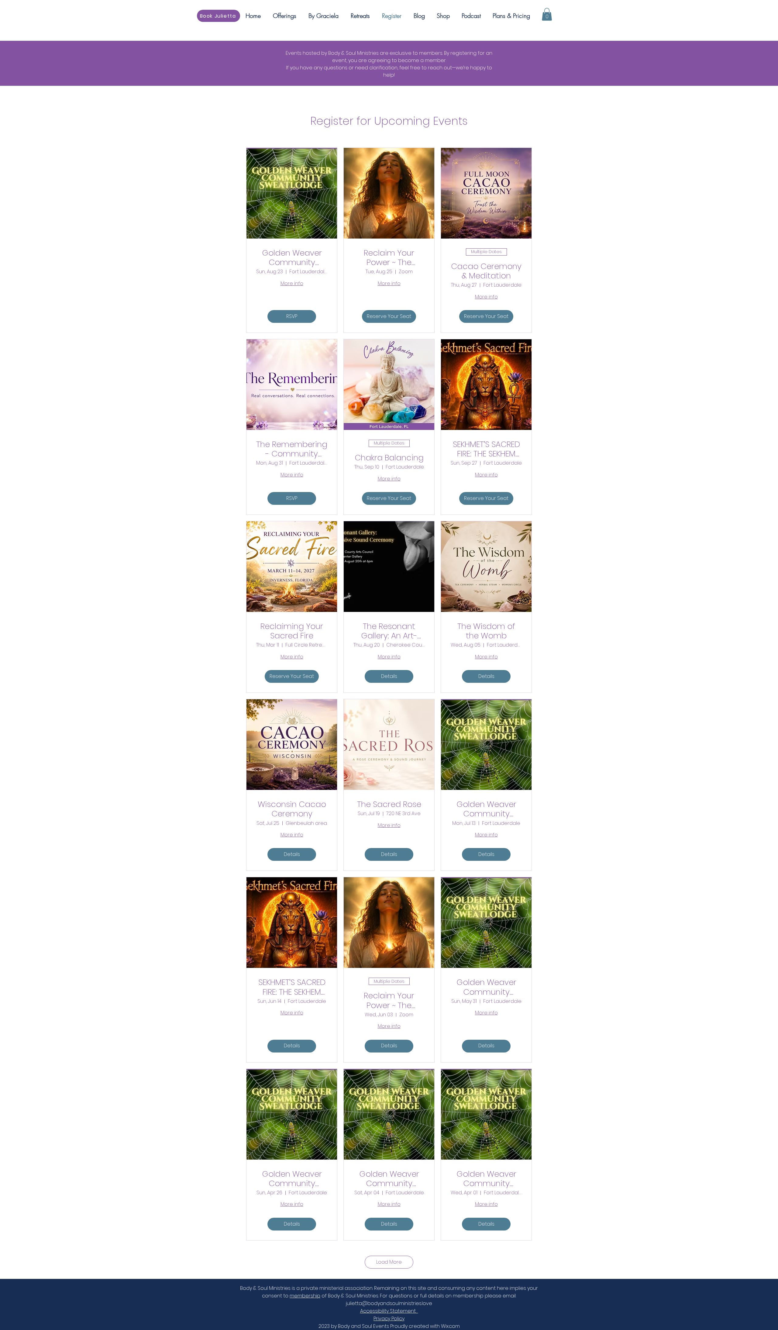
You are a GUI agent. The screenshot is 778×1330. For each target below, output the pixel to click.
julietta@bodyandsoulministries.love (389, 1303)
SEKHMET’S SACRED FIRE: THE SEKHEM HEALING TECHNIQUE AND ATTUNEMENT (486, 449)
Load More (389, 1261)
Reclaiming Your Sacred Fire (291, 631)
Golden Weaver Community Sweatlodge (486, 809)
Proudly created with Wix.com (425, 1326)
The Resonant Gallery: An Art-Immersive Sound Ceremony (389, 631)
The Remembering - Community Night (291, 449)
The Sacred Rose (389, 804)
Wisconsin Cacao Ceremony (292, 809)
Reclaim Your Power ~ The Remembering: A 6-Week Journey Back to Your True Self (389, 257)
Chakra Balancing (389, 458)
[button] (547, 14)
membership (305, 1295)
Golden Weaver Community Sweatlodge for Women (292, 257)
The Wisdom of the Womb (486, 631)
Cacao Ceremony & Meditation (486, 271)
